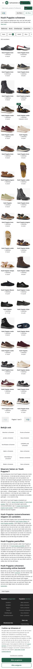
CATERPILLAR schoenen (25, 444)
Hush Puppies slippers (21, 521)
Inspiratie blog (25, 624)
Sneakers (8, 602)
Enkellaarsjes (8, 613)
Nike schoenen (25, 602)
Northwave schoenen (8, 444)
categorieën (11, 599)
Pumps (8, 610)
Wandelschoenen (8, 615)
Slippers (8, 608)
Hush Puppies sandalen (7, 523)
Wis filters (19, 13)
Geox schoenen (24, 451)
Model (19, 34)
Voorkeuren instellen (16, 655)
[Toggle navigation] (3, 2)
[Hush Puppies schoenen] (27, 419)
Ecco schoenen (25, 613)
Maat (3, 34)
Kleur (26, 34)
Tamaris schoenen (24, 457)
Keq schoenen (25, 438)
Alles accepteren (16, 660)
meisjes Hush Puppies (22, 506)
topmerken (4, 586)
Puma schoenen (25, 432)
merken (27, 599)
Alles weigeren (16, 665)
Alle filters (28, 13)
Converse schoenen (24, 610)
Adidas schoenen (24, 605)
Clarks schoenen (24, 608)
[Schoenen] (3, 13)
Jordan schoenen (8, 438)
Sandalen (8, 605)
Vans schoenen (24, 464)
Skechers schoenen (8, 432)
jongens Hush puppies (7, 508)
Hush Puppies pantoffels (18, 546)
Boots (10, 28)
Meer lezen (3, 24)
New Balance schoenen (8, 458)
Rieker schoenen (8, 464)
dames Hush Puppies (17, 502)
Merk (11, 34)
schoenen (17, 573)
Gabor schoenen (8, 451)
